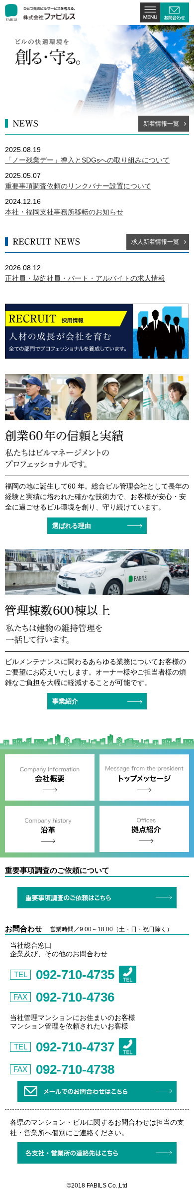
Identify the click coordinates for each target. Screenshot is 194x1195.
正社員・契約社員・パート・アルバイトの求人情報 (85, 278)
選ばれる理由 (71, 525)
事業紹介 (65, 701)
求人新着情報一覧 (155, 241)
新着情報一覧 (161, 123)
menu (150, 12)
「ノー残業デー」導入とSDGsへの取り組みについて (87, 160)
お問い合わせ (174, 12)
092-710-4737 (75, 1046)
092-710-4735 (75, 974)
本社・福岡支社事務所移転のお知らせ (64, 212)
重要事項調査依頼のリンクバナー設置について (78, 186)
